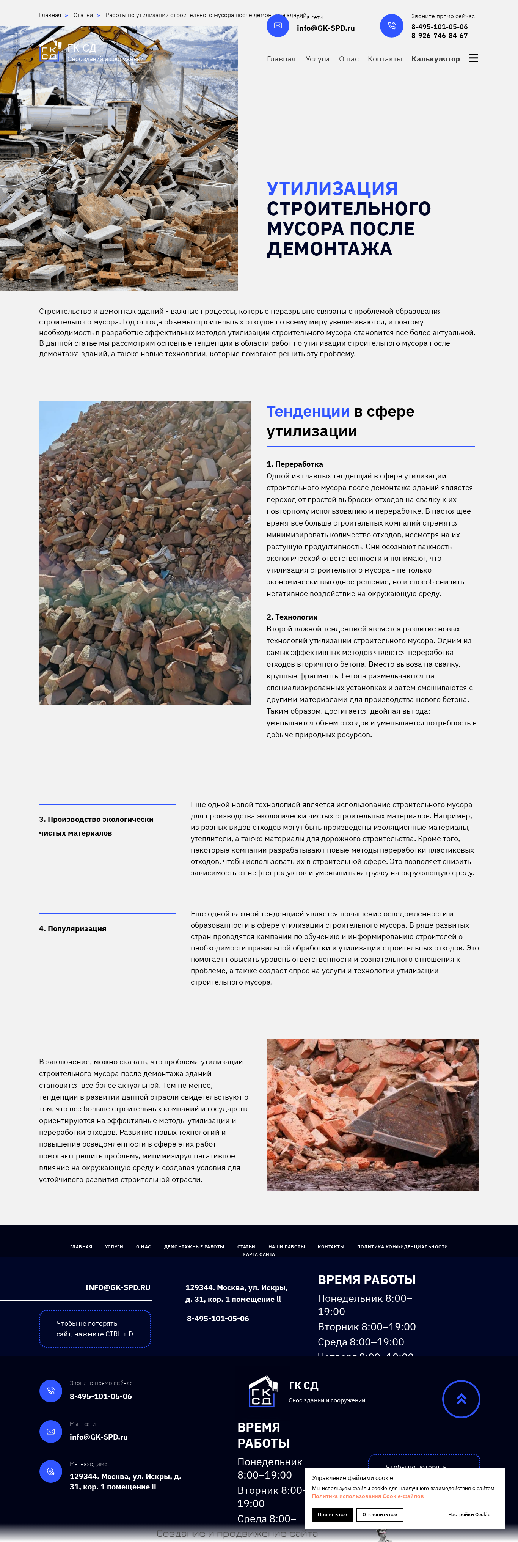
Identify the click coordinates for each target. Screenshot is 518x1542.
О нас (143, 1246)
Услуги (114, 1246)
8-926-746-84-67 (439, 35)
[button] (436, 58)
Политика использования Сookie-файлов (368, 1496)
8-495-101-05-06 (439, 26)
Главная (81, 1246)
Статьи (246, 1246)
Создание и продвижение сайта (237, 1532)
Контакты (331, 1246)
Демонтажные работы (194, 1246)
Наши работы (286, 1246)
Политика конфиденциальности (402, 1246)
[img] (473, 58)
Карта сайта (259, 1254)
